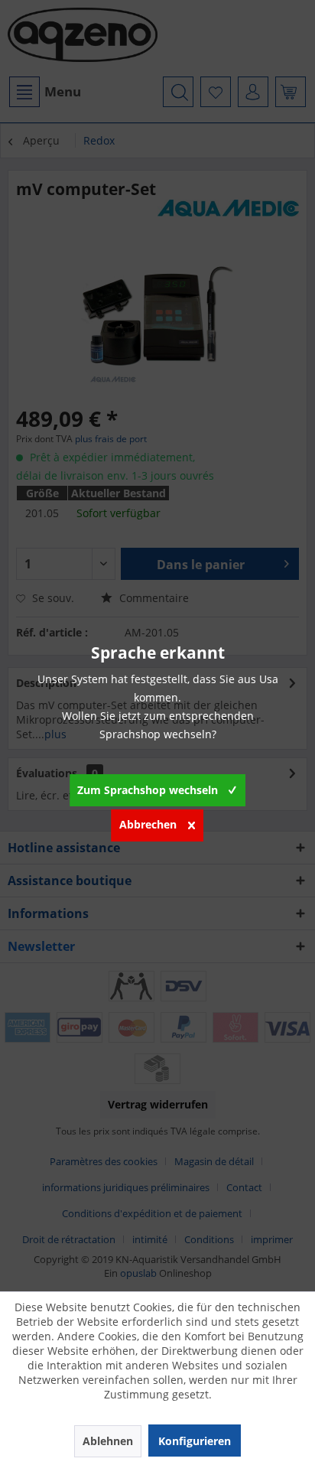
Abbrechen (148, 824)
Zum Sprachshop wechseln (147, 790)
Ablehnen (108, 1441)
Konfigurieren (194, 1441)
